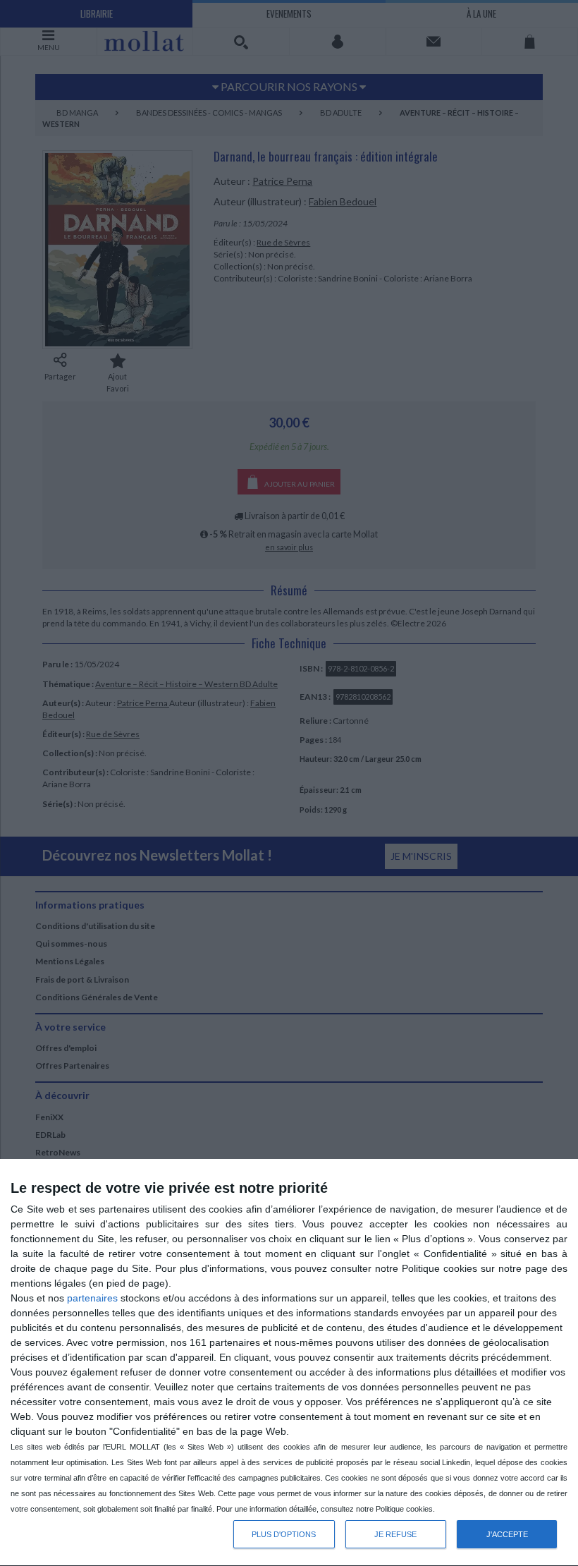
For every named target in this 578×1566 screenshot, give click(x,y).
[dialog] (289, 1363)
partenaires (92, 1298)
